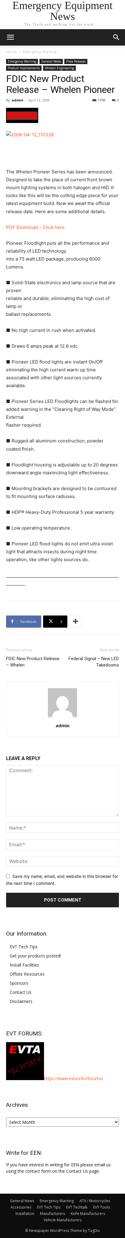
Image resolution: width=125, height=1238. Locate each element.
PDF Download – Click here (35, 227)
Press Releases (76, 61)
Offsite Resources (27, 974)
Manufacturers (52, 1213)
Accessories (21, 1207)
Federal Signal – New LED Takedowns (94, 662)
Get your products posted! (35, 956)
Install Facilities (24, 965)
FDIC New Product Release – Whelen (32, 662)
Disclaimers (21, 1001)
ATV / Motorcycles (94, 1200)
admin (17, 100)
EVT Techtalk (76, 1207)
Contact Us (21, 992)
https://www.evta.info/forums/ (73, 1078)
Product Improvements (24, 68)
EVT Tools (101, 1207)
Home (11, 51)
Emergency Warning (39, 51)
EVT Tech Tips (24, 947)
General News (51, 61)
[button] (116, 37)
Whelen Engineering (59, 68)
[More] (75, 622)
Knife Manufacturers (88, 1213)
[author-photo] (62, 717)
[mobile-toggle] (10, 37)
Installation (24, 1213)
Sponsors (19, 983)
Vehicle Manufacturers (63, 1220)
